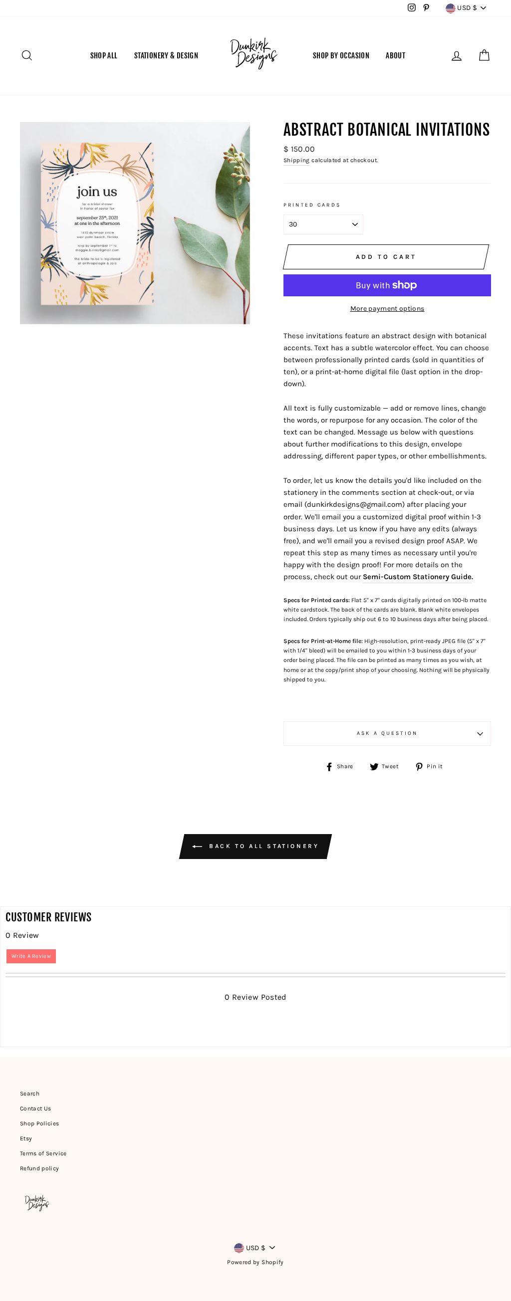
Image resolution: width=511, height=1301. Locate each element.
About (395, 55)
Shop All (104, 55)
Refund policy (39, 1168)
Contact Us (35, 1108)
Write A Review (31, 956)
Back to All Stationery (262, 846)
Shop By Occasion (341, 55)
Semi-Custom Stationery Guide (417, 576)
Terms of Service (43, 1153)
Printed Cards (312, 205)
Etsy (26, 1138)
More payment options (387, 308)
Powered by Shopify (255, 1262)
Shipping (296, 160)
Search (29, 1093)
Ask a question (387, 733)
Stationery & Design (166, 55)
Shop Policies (39, 1123)
